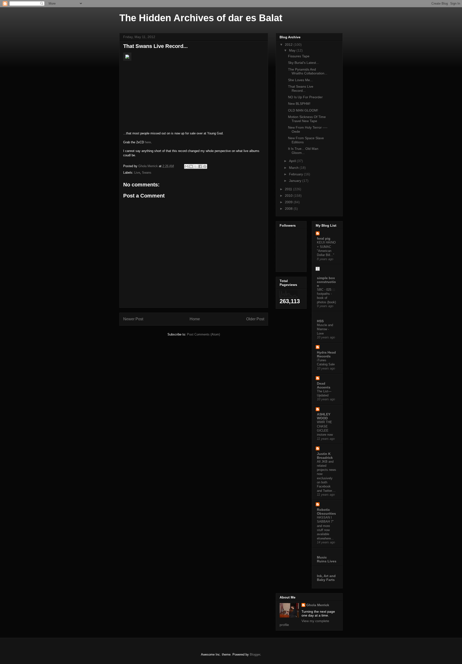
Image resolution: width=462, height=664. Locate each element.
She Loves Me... (300, 80)
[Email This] (186, 166)
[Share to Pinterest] (204, 166)
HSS (320, 321)
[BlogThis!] (191, 166)
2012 (289, 44)
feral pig (323, 238)
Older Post (255, 319)
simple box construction (326, 282)
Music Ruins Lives (326, 559)
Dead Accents (323, 385)
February (296, 174)
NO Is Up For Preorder (305, 97)
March (294, 168)
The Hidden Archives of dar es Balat (200, 18)
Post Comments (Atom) (203, 334)
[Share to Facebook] (200, 166)
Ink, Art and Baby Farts (326, 578)
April (293, 161)
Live (137, 172)
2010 (289, 195)
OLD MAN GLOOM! (303, 110)
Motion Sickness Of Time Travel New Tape (307, 119)
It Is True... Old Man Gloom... (303, 151)
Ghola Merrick (317, 605)
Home (195, 319)
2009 (289, 202)
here (148, 142)
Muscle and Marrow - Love (325, 329)
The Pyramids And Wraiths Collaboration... (307, 71)
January (295, 181)
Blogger (255, 654)
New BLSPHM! (299, 103)
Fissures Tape (298, 56)
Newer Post (133, 319)
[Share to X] (195, 166)
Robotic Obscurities (326, 511)
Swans (146, 172)
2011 (289, 189)
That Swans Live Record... (300, 88)
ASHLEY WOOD (323, 416)
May (292, 50)
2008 (289, 208)
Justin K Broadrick (325, 456)
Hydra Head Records (326, 354)
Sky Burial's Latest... (303, 63)
